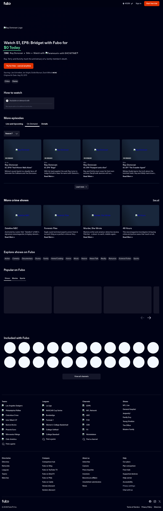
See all (156, 200)
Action (7, 259)
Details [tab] (44, 124)
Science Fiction (125, 259)
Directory (157, 507)
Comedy (16, 259)
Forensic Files (50, 228)
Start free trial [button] (151, 3)
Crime (7, 81)
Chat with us (128, 490)
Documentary (27, 259)
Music (76, 259)
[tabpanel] (81, 159)
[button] (62, 176)
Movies (15, 278)
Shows (7, 278)
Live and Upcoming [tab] (14, 124)
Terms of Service (133, 507)
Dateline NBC (11, 228)
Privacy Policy (147, 507)
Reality (103, 259)
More (55, 73)
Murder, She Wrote (92, 228)
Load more (80, 187)
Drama (15, 81)
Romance (112, 259)
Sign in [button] (138, 3)
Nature (84, 259)
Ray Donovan (11, 165)
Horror (68, 259)
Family (45, 259)
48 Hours (127, 228)
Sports (136, 259)
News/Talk (94, 259)
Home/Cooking (57, 259)
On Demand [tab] (32, 124)
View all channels (81, 376)
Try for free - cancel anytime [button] (18, 66)
